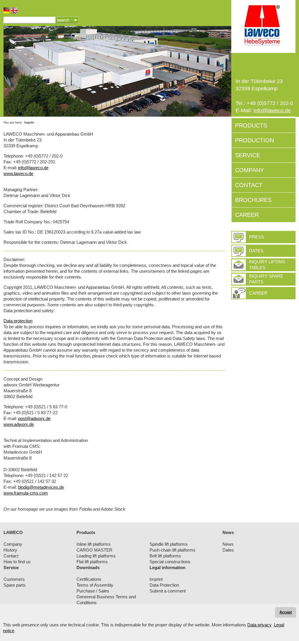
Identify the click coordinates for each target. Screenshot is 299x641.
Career (258, 293)
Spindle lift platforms (169, 544)
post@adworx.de (34, 418)
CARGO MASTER (94, 549)
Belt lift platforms (165, 555)
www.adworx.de (19, 424)
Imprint (29, 122)
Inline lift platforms (94, 544)
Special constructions (170, 561)
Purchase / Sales (93, 590)
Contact (11, 555)
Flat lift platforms (92, 561)
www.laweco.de (18, 173)
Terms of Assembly (95, 585)
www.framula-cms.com (26, 492)
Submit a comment (168, 590)
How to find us (17, 561)
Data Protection (164, 585)
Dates (256, 250)
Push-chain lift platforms (172, 549)
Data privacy (259, 624)
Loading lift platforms (96, 555)
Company (13, 544)
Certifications (89, 579)
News (228, 544)
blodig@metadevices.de (41, 487)
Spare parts (15, 585)
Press (256, 236)
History (10, 549)
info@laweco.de (272, 110)
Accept (285, 612)
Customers (14, 579)
